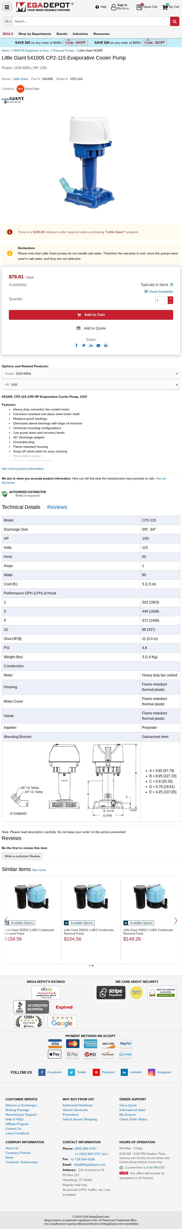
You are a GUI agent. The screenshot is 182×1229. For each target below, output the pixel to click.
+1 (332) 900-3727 (88, 1154)
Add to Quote (95, 328)
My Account (127, 1114)
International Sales (132, 1110)
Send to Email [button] (98, 346)
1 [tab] (89, 967)
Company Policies (18, 1153)
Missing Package (17, 1110)
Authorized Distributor (78, 1105)
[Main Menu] (7, 7)
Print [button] (105, 345)
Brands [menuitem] (62, 34)
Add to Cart (94, 315)
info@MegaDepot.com (89, 1164)
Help (103, 6)
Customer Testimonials (22, 1162)
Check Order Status (133, 1119)
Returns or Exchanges (21, 1105)
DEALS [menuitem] (8, 34)
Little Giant (20, 79)
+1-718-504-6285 (82, 1159)
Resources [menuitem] (101, 34)
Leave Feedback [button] (17, 1133)
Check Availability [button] (161, 291)
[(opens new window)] (45, 1006)
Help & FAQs (15, 1119)
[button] (171, 285)
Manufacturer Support (21, 1114)
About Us (12, 1148)
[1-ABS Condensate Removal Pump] (31, 896)
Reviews (57, 507)
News (9, 1157)
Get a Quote (128, 1105)
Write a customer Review (22, 856)
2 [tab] (92, 967)
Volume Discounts (75, 1110)
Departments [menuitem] (34, 34)
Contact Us (13, 1128)
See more (39, 870)
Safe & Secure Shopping (80, 1119)
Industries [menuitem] (80, 34)
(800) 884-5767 (86, 1148)
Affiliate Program (17, 1124)
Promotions (71, 1114)
